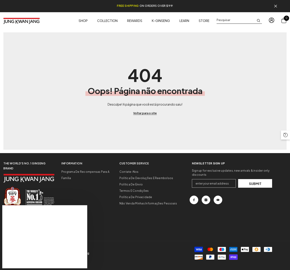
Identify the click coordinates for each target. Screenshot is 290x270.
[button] (285, 135)
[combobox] (236, 20)
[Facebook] (194, 200)
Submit (255, 184)
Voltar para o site (145, 113)
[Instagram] (206, 200)
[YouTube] (218, 200)
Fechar (276, 6)
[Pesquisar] (239, 20)
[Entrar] (271, 20)
